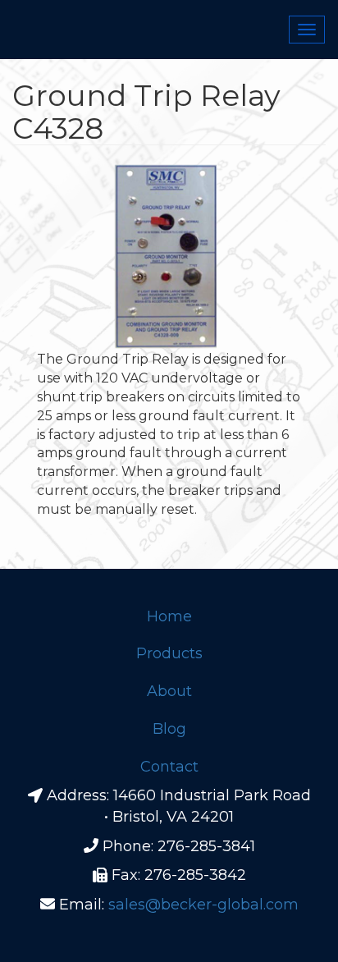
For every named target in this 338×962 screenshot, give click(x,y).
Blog (169, 729)
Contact (169, 767)
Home (169, 616)
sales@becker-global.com (203, 905)
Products (169, 653)
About (169, 691)
